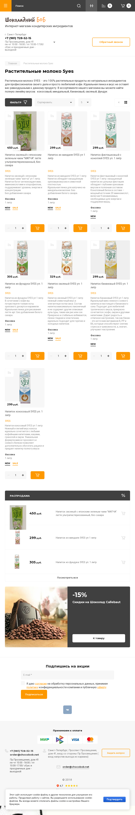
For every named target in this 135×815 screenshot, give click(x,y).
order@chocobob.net (24, 754)
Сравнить (9, 116)
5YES (8, 171)
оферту (101, 687)
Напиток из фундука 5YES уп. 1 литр (76, 562)
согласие (41, 683)
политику (32, 687)
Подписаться (34, 694)
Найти (78, 5)
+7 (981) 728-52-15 (18, 38)
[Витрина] (126, 102)
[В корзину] (123, 513)
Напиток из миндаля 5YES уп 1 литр (76, 537)
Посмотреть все (67, 577)
